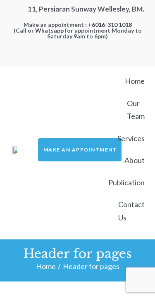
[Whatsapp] (63, 45)
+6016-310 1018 (110, 24)
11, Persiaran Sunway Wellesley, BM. (86, 9)
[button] (80, 149)
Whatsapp (49, 30)
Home (46, 266)
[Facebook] (78, 45)
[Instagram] (92, 45)
